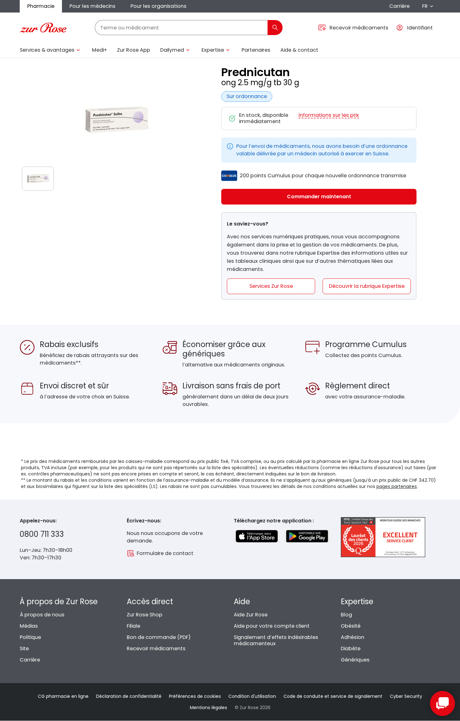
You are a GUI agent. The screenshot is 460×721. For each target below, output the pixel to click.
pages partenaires (396, 486)
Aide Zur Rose (251, 614)
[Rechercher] (275, 27)
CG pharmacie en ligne (63, 696)
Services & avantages (47, 50)
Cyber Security (406, 696)
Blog (346, 614)
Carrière (399, 6)
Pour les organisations (158, 6)
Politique (30, 637)
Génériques (355, 659)
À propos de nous (42, 614)
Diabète (350, 648)
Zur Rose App (133, 50)
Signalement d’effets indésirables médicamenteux (276, 640)
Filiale (133, 626)
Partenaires (256, 50)
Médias (29, 626)
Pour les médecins (92, 6)
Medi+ (99, 50)
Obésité (350, 626)
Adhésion (352, 637)
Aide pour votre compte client (271, 626)
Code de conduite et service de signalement (333, 696)
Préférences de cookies (195, 696)
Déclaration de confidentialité (128, 696)
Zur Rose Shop (144, 614)
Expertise (213, 50)
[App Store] (257, 536)
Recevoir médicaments (156, 648)
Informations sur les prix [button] (329, 115)
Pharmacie (40, 6)
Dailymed (172, 50)
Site (24, 648)
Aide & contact (299, 50)
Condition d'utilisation (252, 696)
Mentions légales (208, 707)
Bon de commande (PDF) (159, 637)
